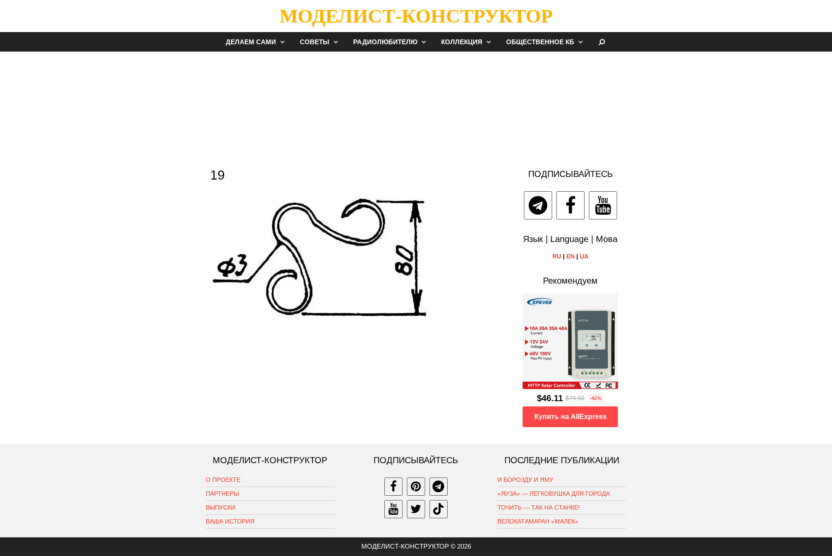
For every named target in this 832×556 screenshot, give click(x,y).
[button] (284, 42)
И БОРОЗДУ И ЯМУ (525, 479)
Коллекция (461, 42)
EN (570, 256)
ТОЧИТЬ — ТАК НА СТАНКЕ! (538, 507)
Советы (314, 42)
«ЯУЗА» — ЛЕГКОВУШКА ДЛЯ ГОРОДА (553, 493)
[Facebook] (570, 205)
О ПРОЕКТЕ (223, 479)
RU (556, 256)
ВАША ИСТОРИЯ (230, 521)
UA (584, 256)
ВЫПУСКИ (220, 507)
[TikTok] (438, 509)
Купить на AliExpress (570, 416)
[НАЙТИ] (602, 42)
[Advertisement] (416, 106)
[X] (416, 509)
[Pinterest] (416, 487)
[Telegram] (538, 205)
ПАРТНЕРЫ (222, 493)
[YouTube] (603, 205)
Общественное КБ (540, 42)
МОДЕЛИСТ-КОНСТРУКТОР (416, 16)
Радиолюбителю (385, 42)
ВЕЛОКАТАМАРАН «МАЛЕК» (537, 521)
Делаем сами (251, 42)
